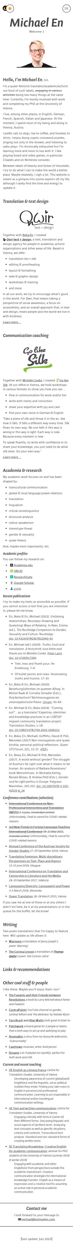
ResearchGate (23, 577)
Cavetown (15, 1047)
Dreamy (14, 1053)
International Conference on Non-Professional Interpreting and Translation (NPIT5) (36, 808)
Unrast (47, 702)
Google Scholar (24, 583)
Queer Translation (21, 896)
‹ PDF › (44, 749)
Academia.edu (23, 565)
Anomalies (16, 1036)
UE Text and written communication (32, 1108)
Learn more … (12, 322)
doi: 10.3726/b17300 (22, 658)
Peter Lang (54, 653)
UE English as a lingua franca (27, 1070)
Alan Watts (36, 1020)
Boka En (28, 235)
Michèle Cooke (32, 380)
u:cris (17, 588)
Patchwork (16, 1026)
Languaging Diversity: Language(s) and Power (39, 886)
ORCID (18, 571)
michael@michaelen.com (38, 1219)
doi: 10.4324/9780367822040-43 (31, 638)
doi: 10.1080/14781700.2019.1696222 (34, 730)
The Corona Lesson (21, 951)
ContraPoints (18, 1010)
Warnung (15, 941)
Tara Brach (16, 1020)
